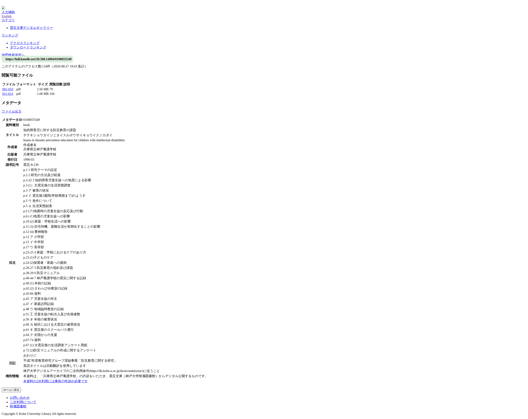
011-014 (7, 93)
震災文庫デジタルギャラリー (31, 27)
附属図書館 (18, 406)
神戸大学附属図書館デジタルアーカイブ (31, 3)
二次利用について (23, 402)
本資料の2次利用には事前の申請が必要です (55, 381)
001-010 (7, 89)
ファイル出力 (11, 111)
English (7, 16)
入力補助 (8, 12)
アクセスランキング (25, 43)
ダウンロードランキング (28, 47)
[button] (8, 20)
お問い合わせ (20, 397)
